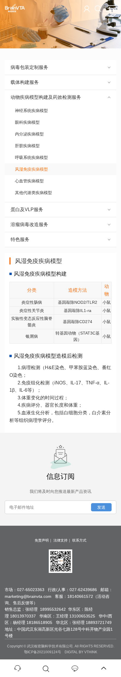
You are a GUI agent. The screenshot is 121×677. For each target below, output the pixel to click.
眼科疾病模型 (27, 122)
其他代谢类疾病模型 (33, 192)
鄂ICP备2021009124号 (42, 652)
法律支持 (60, 540)
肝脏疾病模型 (27, 145)
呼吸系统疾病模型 (31, 157)
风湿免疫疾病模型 (31, 169)
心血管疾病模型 (29, 181)
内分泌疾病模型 (29, 134)
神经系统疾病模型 (31, 110)
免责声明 (42, 540)
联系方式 (79, 540)
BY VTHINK (88, 652)
